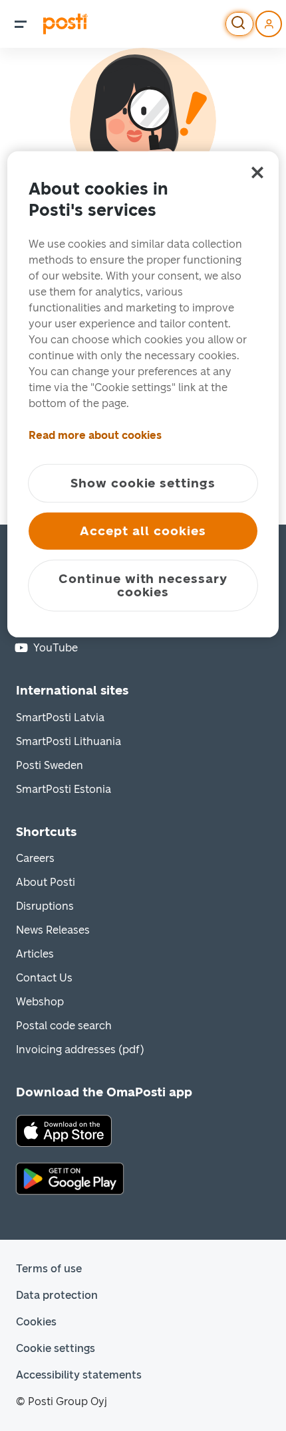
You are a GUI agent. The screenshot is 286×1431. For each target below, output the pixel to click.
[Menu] (20, 24)
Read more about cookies (95, 435)
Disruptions (45, 906)
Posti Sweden (49, 765)
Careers (35, 858)
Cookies (36, 1321)
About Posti (45, 882)
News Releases (53, 930)
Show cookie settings (143, 483)
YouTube (55, 647)
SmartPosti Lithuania (68, 741)
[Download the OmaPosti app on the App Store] (64, 1130)
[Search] (239, 24)
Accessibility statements (79, 1375)
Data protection (57, 1295)
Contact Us (44, 977)
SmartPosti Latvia (60, 717)
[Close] (257, 172)
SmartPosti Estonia (63, 789)
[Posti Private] (65, 24)
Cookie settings (55, 1348)
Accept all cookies (143, 531)
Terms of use (49, 1268)
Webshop (40, 1001)
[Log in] (268, 24)
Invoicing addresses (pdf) (80, 1049)
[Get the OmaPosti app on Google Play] (70, 1177)
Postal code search (64, 1025)
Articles (35, 954)
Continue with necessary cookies (143, 585)
